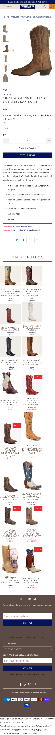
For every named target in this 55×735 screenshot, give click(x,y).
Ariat (5, 90)
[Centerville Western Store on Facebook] (21, 684)
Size (4, 123)
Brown (13, 230)
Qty (4, 135)
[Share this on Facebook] (24, 240)
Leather (20, 230)
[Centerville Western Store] (27, 6)
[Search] (45, 6)
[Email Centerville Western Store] (34, 684)
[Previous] (13, 50)
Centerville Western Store (23, 693)
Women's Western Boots (22, 227)
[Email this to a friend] (37, 240)
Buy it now (27, 155)
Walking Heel (34, 230)
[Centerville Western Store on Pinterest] (25, 684)
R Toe (26, 230)
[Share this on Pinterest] (30, 240)
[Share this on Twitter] (17, 240)
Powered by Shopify (39, 693)
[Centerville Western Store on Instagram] (30, 684)
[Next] (49, 50)
